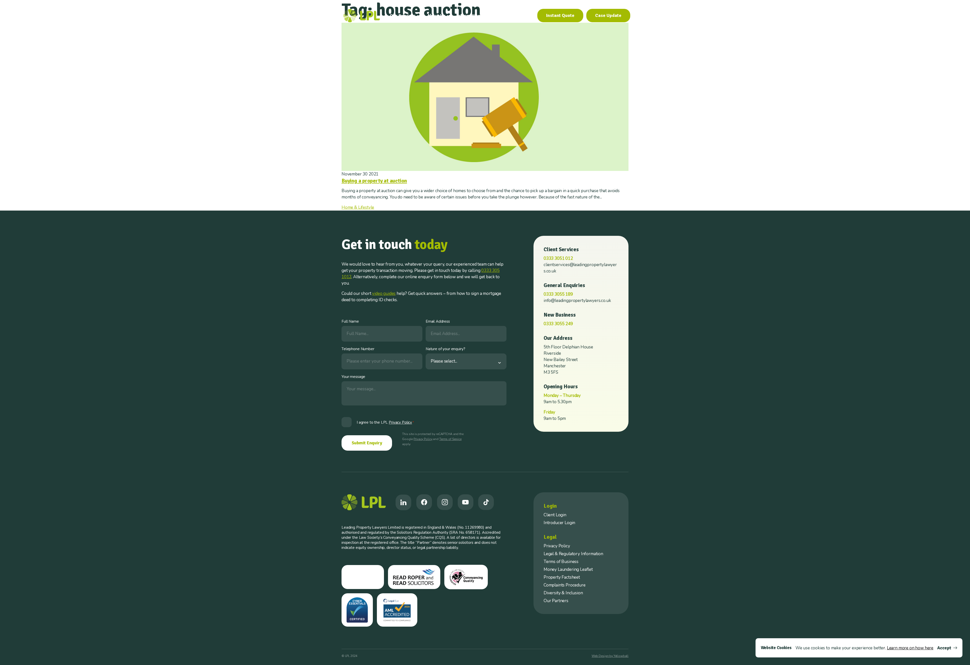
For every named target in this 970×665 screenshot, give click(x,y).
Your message (353, 376)
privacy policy (400, 422)
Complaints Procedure (565, 585)
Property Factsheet (562, 577)
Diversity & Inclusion (563, 593)
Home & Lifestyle (358, 207)
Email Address (438, 321)
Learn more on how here (910, 648)
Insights (500, 15)
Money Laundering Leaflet (568, 569)
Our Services (403, 15)
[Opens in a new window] (403, 502)
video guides (384, 293)
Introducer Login (559, 523)
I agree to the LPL (385, 422)
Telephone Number (358, 348)
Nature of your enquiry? (445, 348)
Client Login (555, 515)
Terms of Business (561, 562)
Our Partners (556, 601)
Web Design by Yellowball (610, 656)
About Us (436, 15)
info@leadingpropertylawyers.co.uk (577, 300)
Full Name (350, 321)
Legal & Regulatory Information (573, 554)
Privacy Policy (423, 439)
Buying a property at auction (374, 180)
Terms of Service (450, 439)
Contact (523, 15)
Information (468, 15)
